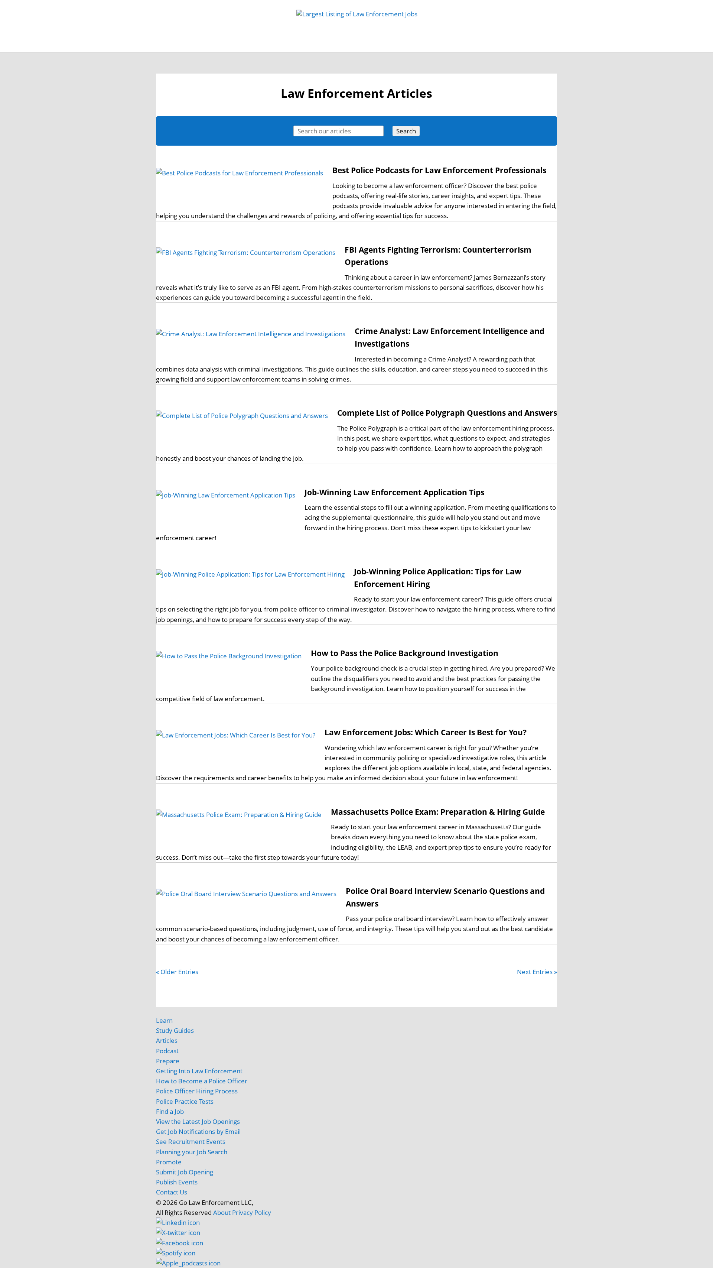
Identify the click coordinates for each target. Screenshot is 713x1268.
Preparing (413, 44)
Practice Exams (361, 44)
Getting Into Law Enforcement (199, 1071)
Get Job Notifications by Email (198, 1131)
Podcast (167, 1051)
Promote (169, 1162)
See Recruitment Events (190, 1141)
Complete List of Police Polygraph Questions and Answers (447, 413)
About (222, 1212)
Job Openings (231, 44)
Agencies (488, 44)
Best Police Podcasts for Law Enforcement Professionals (439, 170)
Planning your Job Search (191, 1152)
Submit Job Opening (184, 1172)
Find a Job (170, 1111)
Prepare (167, 1061)
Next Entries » (537, 971)
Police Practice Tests (185, 1101)
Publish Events (177, 1182)
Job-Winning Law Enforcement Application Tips (394, 492)
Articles (455, 44)
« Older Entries (177, 971)
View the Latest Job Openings (198, 1121)
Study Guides (311, 44)
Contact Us (171, 1192)
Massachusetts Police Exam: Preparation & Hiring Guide (438, 812)
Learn (164, 1020)
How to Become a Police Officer (201, 1081)
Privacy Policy (251, 1212)
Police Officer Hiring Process (197, 1091)
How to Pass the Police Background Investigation (404, 653)
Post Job (271, 44)
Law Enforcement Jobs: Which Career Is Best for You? (426, 732)
